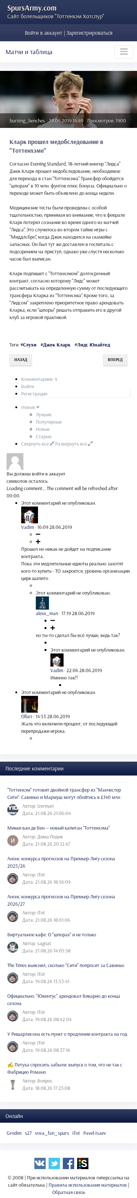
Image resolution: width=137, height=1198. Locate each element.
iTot (76, 1133)
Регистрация (34, 393)
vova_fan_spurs (52, 1133)
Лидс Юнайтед (93, 344)
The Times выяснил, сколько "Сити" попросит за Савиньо (65, 965)
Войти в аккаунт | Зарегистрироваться (69, 32)
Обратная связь (68, 1192)
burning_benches (27, 120)
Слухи (30, 344)
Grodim (14, 1133)
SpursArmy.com (32, 7)
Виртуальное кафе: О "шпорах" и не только (51, 934)
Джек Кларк (57, 344)
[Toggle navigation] (123, 51)
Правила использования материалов (88, 1185)
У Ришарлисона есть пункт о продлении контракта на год (67, 1034)
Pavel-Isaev (94, 1133)
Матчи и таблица (29, 52)
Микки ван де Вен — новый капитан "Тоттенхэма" (58, 827)
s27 (28, 1133)
